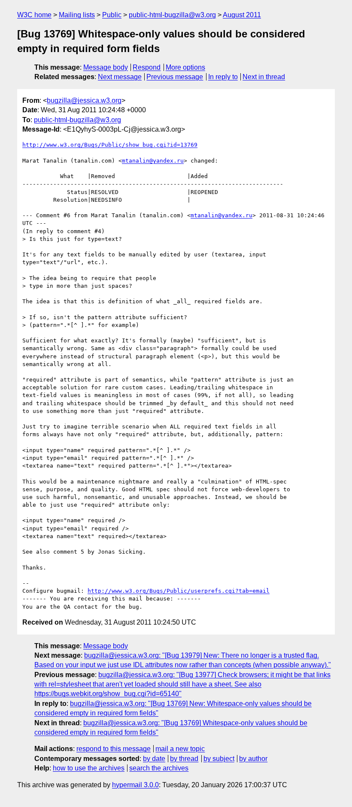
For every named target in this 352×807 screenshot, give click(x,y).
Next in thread (264, 76)
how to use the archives (88, 768)
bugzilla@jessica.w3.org (84, 100)
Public (111, 14)
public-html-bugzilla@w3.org (172, 14)
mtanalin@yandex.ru (153, 160)
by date (154, 758)
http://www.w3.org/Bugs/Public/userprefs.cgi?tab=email (179, 591)
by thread (184, 758)
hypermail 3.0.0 (135, 785)
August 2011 (242, 14)
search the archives (158, 768)
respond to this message (113, 748)
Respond (147, 67)
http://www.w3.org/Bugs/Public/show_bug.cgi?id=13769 (109, 145)
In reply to (223, 76)
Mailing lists (77, 14)
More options (185, 67)
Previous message (174, 76)
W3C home (34, 14)
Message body (105, 67)
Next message (120, 76)
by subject (218, 758)
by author (253, 758)
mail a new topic (180, 748)
